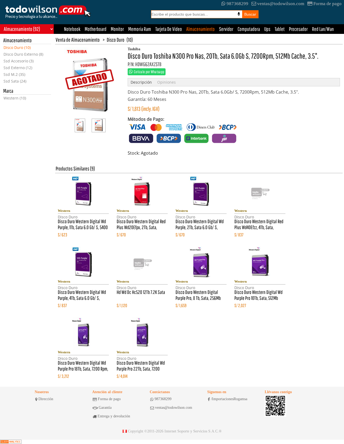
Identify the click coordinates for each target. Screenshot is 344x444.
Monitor (117, 29)
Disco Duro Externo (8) (23, 54)
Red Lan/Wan (323, 29)
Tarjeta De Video (168, 29)
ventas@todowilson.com (280, 3)
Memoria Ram (139, 29)
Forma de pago (327, 3)
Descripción (141, 82)
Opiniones (166, 82)
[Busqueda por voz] (238, 13)
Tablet (280, 29)
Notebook (72, 29)
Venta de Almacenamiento (78, 40)
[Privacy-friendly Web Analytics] (11, 442)
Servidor (226, 29)
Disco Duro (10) (17, 47)
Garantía (105, 408)
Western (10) (14, 98)
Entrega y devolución (114, 416)
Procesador (298, 29)
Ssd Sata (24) (14, 81)
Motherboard (95, 29)
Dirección (45, 399)
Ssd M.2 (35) (14, 74)
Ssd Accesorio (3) (18, 60)
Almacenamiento (200, 29)
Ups (267, 29)
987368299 (237, 3)
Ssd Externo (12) (17, 67)
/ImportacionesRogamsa (229, 399)
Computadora (249, 29)
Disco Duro (115, 40)
